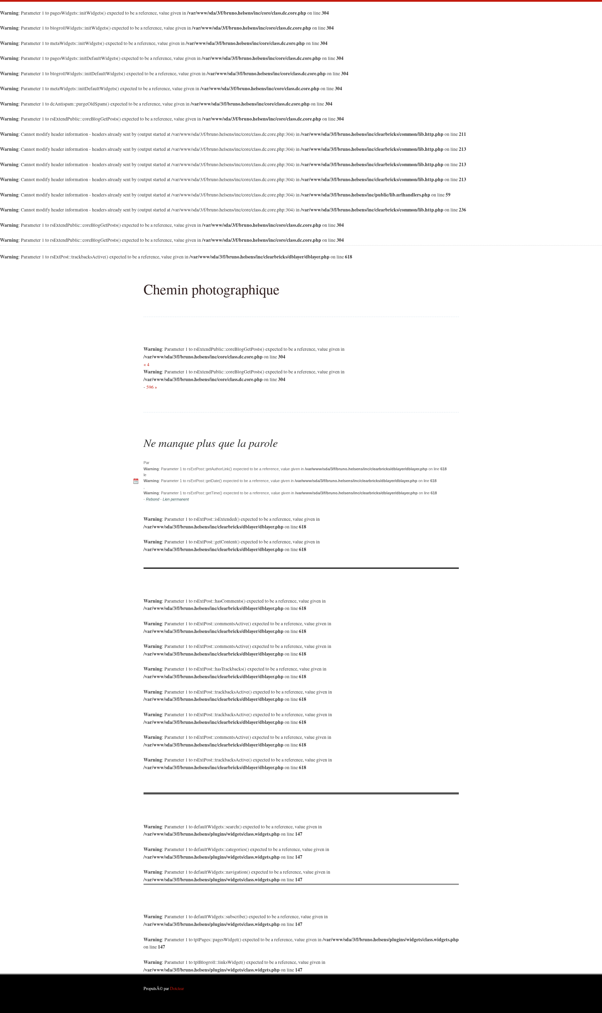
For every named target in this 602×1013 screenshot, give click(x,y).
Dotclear (177, 988)
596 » (151, 387)
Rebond (152, 499)
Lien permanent (176, 499)
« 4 (146, 364)
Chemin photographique (211, 288)
